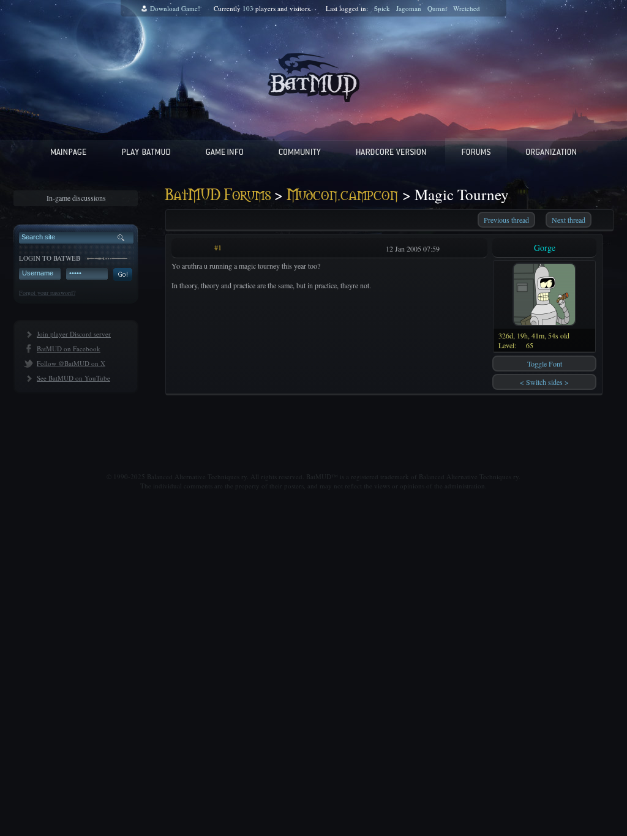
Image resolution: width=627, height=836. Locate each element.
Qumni (437, 8)
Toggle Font (544, 363)
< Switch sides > (544, 382)
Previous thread (506, 220)
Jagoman (408, 8)
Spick (382, 8)
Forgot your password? (47, 292)
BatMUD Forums (218, 195)
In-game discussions (76, 198)
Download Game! (175, 8)
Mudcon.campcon (343, 195)
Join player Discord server (74, 333)
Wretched (466, 8)
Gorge (544, 247)
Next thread (568, 220)
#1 (218, 247)
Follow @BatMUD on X (71, 363)
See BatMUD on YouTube (73, 378)
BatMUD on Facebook (68, 348)
